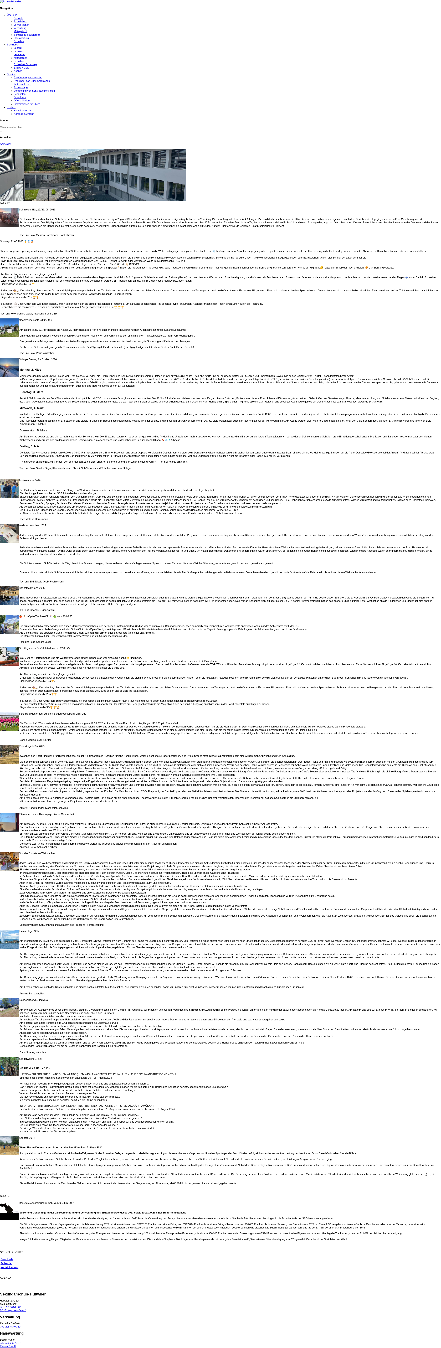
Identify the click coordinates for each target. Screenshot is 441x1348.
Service (11, 74)
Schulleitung (20, 21)
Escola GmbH (8, 1346)
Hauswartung (21, 38)
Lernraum (19, 54)
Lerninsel (19, 51)
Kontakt (11, 107)
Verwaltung (20, 28)
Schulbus (19, 41)
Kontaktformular (23, 110)
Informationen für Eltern (27, 104)
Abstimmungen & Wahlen (28, 77)
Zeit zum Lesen (22, 84)
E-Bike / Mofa (21, 67)
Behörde (18, 18)
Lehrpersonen (21, 24)
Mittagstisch (20, 31)
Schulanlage (21, 87)
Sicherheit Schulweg (25, 64)
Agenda (18, 71)
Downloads (20, 97)
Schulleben (13, 44)
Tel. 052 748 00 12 (10, 1307)
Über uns (12, 15)
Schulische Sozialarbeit (27, 34)
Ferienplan (19, 94)
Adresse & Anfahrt (24, 113)
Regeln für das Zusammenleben (32, 81)
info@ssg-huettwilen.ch (13, 1310)
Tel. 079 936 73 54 (10, 1343)
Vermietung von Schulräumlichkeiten (34, 90)
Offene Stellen (22, 100)
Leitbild (18, 48)
